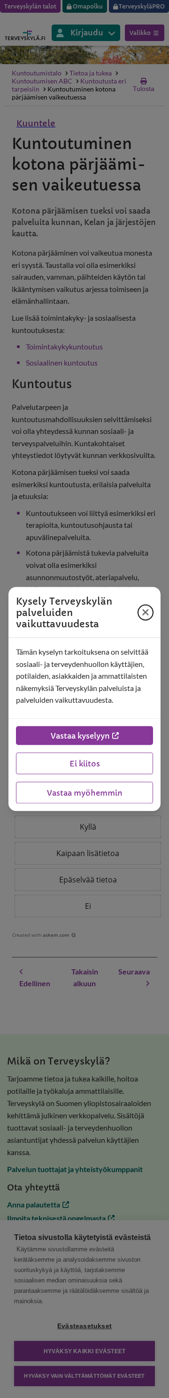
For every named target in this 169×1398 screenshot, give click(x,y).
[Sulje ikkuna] (145, 612)
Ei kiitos (84, 763)
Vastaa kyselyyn (80, 735)
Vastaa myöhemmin (85, 792)
